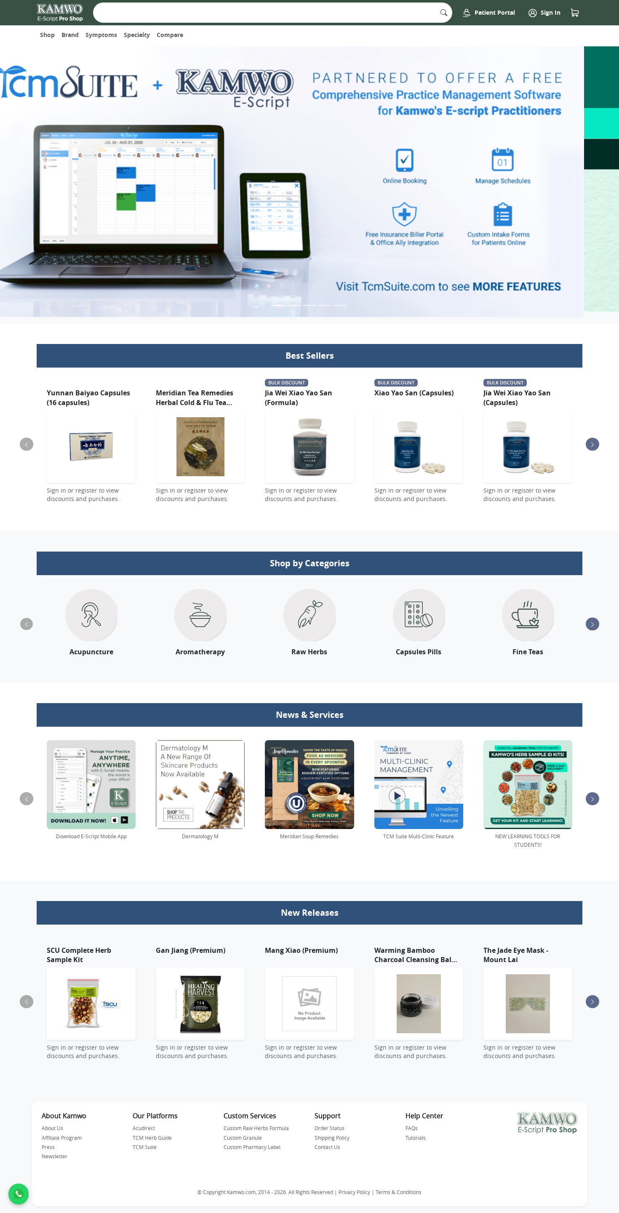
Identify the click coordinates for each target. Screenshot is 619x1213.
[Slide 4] (324, 300)
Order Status (329, 1122)
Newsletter (54, 1150)
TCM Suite (145, 1141)
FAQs (412, 1122)
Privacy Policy (354, 1186)
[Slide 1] (279, 300)
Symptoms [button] (101, 35)
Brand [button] (70, 35)
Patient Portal (494, 12)
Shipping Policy (332, 1132)
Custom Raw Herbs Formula (256, 1122)
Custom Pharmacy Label (252, 1141)
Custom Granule (243, 1132)
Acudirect (144, 1122)
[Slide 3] (309, 300)
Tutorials (416, 1132)
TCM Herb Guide (152, 1132)
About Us (52, 1122)
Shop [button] (47, 35)
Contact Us (327, 1141)
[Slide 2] (294, 300)
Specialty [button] (137, 35)
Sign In (549, 12)
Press (48, 1141)
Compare (170, 35)
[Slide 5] (340, 300)
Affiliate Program (62, 1132)
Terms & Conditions (399, 1186)
